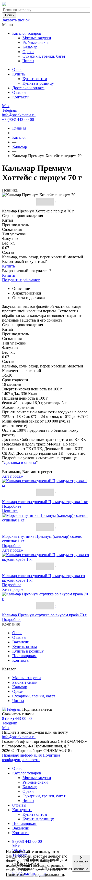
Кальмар (29, 787)
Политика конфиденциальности (31, 757)
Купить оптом (24, 646)
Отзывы (19, 637)
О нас (17, 633)
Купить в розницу (28, 651)
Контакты (20, 660)
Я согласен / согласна (81, 863)
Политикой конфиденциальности (35, 874)
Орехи (28, 791)
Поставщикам (24, 656)
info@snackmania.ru (19, 115)
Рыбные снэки (35, 782)
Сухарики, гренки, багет (43, 796)
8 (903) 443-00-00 (17, 718)
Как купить (22, 810)
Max (5, 727)
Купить (8, 266)
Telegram (9, 723)
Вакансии (20, 642)
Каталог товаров (26, 33)
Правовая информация (22, 755)
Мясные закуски (36, 777)
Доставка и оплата (20, 462)
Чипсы (28, 800)
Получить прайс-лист (21, 280)
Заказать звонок (16, 20)
